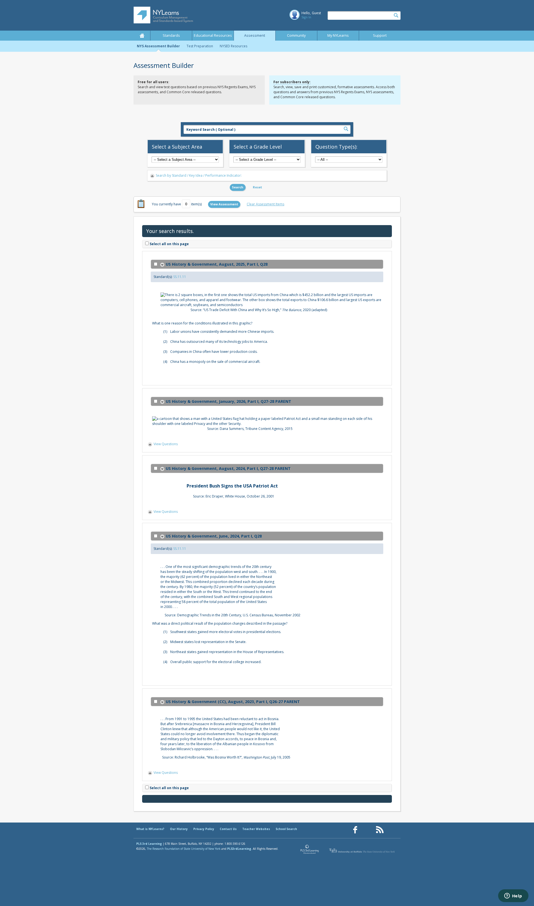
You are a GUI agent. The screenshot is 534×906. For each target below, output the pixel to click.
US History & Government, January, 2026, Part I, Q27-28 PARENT (228, 401)
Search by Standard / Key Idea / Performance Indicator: (199, 175)
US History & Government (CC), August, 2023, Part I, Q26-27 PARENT (233, 701)
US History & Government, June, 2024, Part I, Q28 (214, 536)
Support (380, 35)
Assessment (254, 35)
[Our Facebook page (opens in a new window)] (355, 830)
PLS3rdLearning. (239, 849)
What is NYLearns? (150, 829)
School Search (286, 829)
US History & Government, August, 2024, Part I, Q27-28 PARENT (228, 468)
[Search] (396, 15)
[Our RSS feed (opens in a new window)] (380, 830)
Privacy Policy (203, 829)
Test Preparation (200, 46)
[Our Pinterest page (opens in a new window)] (367, 830)
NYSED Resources (233, 46)
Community (296, 35)
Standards (171, 35)
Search (237, 187)
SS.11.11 (179, 276)
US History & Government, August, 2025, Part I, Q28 (217, 264)
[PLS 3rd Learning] (310, 850)
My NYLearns (338, 35)
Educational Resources (213, 35)
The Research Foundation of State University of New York (184, 849)
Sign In (306, 17)
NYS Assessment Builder (158, 46)
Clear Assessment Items (265, 204)
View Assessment (224, 204)
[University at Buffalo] (362, 850)
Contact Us (228, 829)
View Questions (166, 444)
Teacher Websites (256, 829)
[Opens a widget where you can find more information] (513, 896)
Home (142, 36)
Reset (257, 187)
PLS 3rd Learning (149, 844)
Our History (179, 829)
